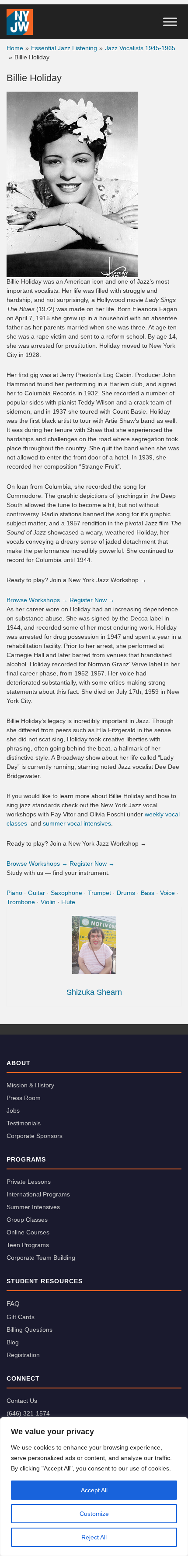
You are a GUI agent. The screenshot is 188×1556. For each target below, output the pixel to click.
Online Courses (28, 1232)
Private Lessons (29, 1181)
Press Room (24, 1097)
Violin (48, 901)
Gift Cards (21, 1316)
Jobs (13, 1110)
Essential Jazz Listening (64, 48)
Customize (94, 1513)
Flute (68, 901)
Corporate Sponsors (35, 1135)
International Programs (38, 1194)
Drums (126, 892)
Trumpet (99, 892)
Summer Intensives (33, 1206)
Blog (13, 1342)
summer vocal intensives (77, 823)
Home (15, 48)
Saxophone (66, 892)
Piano (14, 892)
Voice (167, 892)
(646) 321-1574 (28, 1413)
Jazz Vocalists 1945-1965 (140, 48)
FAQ (13, 1303)
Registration (23, 1354)
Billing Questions (29, 1329)
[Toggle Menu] (170, 21)
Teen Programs (28, 1244)
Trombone (21, 901)
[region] (94, 1486)
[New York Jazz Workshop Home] (20, 22)
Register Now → (92, 599)
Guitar (36, 892)
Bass (147, 892)
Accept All (94, 1490)
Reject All (94, 1537)
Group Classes (27, 1219)
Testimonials (24, 1123)
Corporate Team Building (41, 1257)
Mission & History (30, 1085)
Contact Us (22, 1400)
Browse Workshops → (37, 599)
